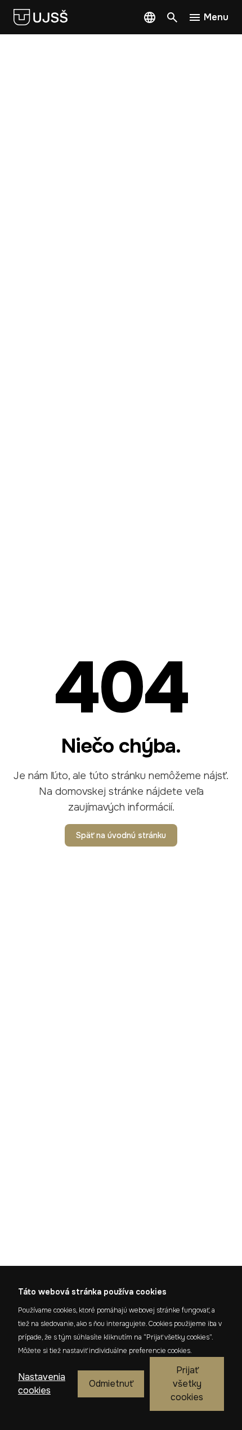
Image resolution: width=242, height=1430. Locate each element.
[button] (149, 17)
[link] (45, 17)
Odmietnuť (111, 1384)
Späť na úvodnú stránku (121, 835)
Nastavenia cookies (41, 1383)
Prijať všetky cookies (187, 1383)
